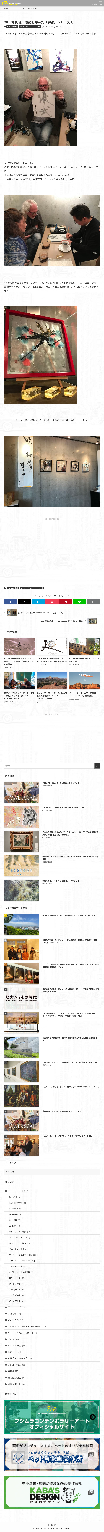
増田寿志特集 (16, 1300)
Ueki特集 (14, 1220)
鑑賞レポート (16, 1384)
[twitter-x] (52, 1525)
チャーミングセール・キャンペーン (27, 1326)
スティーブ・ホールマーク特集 (30, 27)
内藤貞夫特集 (17, 1289)
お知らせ (14, 1313)
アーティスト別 (18, 1190)
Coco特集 (15, 1196)
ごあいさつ (15, 1320)
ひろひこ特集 (16, 1283)
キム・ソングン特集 (19, 1243)
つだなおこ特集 (17, 1266)
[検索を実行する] (97, 766)
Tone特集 (15, 1214)
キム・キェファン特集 (20, 1237)
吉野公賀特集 (17, 1295)
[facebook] (49, 1525)
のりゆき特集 (17, 1277)
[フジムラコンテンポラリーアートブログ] (12, 3)
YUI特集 (14, 1225)
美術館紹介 (15, 1371)
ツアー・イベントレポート (23, 1332)
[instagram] (55, 1525)
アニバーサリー (18, 1307)
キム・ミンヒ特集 (18, 1248)
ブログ (13, 1339)
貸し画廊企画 (16, 1377)
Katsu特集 (15, 1208)
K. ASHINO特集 (12, 27)
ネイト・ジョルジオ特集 (21, 1272)
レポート (14, 1352)
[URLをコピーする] (93, 601)
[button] (10, 601)
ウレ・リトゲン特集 (20, 1231)
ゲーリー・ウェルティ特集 (22, 1254)
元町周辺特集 (16, 1364)
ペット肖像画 (16, 1345)
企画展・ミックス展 (20, 1358)
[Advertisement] (52, 549)
